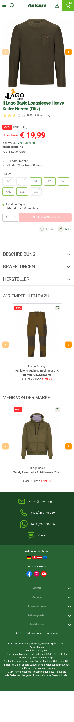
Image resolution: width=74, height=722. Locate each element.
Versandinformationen (57, 664)
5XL (22, 191)
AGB (18, 633)
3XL (63, 181)
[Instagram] (36, 574)
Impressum (52, 633)
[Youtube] (44, 574)
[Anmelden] (56, 5)
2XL (49, 181)
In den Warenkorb (49, 217)
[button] (68, 52)
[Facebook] (29, 574)
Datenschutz (33, 633)
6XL (36, 191)
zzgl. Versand (26, 142)
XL (36, 181)
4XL (8, 191)
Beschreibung (19, 254)
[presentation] (5, 344)
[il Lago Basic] (14, 94)
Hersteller (16, 279)
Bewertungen (19, 266)
